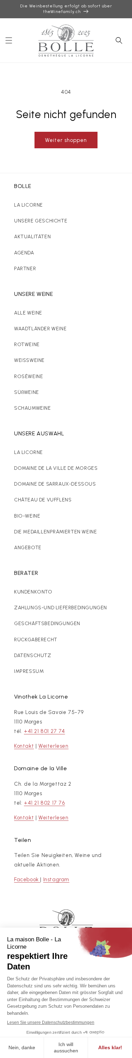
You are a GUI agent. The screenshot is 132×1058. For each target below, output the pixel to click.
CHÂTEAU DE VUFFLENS (42, 500)
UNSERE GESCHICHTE (40, 221)
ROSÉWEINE (28, 376)
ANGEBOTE (28, 548)
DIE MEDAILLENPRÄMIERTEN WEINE (55, 532)
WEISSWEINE (29, 360)
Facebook (27, 879)
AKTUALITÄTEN (32, 237)
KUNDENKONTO (33, 592)
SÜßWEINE (26, 392)
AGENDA (24, 253)
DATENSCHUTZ (32, 655)
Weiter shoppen (66, 140)
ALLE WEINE (28, 313)
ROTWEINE (27, 345)
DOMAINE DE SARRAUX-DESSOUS (55, 484)
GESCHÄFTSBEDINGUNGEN (47, 624)
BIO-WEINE (27, 516)
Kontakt (24, 746)
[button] (9, 40)
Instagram (56, 879)
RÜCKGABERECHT (35, 640)
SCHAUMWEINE (32, 408)
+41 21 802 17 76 (44, 803)
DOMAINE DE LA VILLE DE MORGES (56, 468)
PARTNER (25, 269)
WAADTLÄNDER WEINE (40, 329)
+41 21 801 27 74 (44, 731)
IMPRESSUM (29, 671)
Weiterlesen (53, 746)
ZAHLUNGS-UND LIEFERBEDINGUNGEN (60, 608)
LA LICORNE (28, 205)
